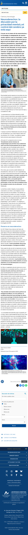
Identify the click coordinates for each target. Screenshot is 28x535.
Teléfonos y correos (18, 521)
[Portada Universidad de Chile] (9, 3)
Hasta (3, 419)
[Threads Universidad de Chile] (11, 475)
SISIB (6, 527)
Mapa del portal (11, 523)
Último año (6, 412)
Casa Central (18, 512)
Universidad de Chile (13, 527)
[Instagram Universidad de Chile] (11, 471)
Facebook (20, 385)
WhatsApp (26, 385)
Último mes (6, 409)
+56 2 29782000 (8, 521)
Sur (22, 517)
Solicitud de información (14, 485)
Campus (6, 515)
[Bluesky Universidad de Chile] (21, 471)
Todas (5, 404)
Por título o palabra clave (8, 396)
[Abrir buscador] (23, 3)
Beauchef (18, 515)
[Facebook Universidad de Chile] (16, 475)
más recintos (14, 518)
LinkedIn (23, 385)
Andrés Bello (12, 515)
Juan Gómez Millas (16, 517)
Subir (2, 381)
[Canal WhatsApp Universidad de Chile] (7, 471)
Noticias (5, 8)
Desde (3, 414)
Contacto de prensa (10, 437)
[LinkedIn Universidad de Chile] (21, 475)
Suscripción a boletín (10, 440)
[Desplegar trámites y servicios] (26, 449)
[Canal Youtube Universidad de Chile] (16, 471)
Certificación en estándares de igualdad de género (14, 503)
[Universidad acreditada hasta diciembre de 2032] (14, 495)
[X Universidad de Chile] (7, 475)
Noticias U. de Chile (9, 434)
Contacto (18, 523)
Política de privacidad (14, 529)
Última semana (7, 406)
